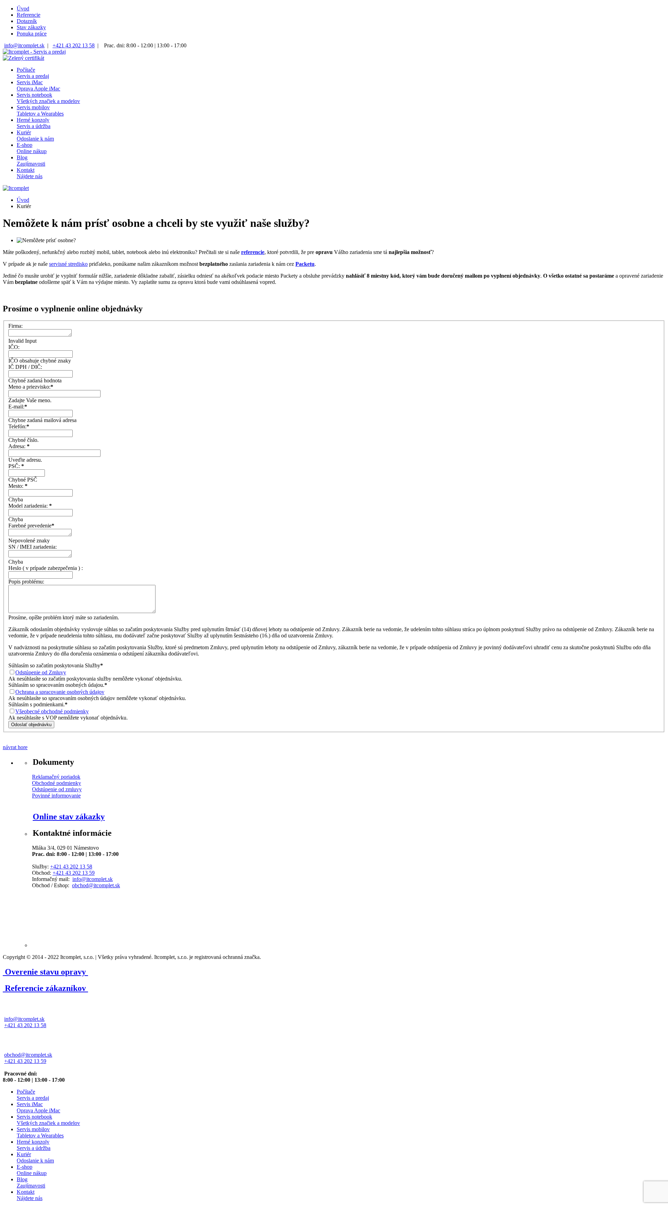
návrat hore (15, 747)
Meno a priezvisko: (30, 387)
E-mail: (17, 407)
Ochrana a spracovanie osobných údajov (59, 692)
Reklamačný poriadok (56, 777)
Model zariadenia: (30, 506)
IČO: (13, 347)
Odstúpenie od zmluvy (57, 789)
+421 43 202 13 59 (74, 873)
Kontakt (29, 173)
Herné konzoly (33, 123)
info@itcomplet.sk (24, 45)
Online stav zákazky (69, 816)
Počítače (33, 73)
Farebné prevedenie (31, 526)
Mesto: (17, 486)
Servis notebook (48, 98)
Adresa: (19, 446)
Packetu (305, 264)
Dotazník (27, 21)
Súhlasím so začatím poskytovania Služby (55, 665)
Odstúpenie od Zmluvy (40, 672)
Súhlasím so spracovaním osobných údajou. (57, 685)
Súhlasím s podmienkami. (37, 704)
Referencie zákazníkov (45, 988)
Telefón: (18, 426)
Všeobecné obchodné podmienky (52, 711)
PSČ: (16, 466)
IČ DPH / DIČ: (25, 367)
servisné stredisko (68, 264)
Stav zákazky (31, 27)
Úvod (23, 8)
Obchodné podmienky (56, 783)
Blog (31, 160)
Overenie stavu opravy (45, 971)
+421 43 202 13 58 (74, 45)
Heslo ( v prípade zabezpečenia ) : (45, 568)
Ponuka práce (32, 34)
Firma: (15, 326)
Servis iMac (38, 85)
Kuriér (35, 135)
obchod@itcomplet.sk (96, 885)
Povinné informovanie (56, 796)
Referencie (28, 15)
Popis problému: (26, 582)
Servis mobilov (40, 110)
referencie (252, 252)
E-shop (32, 148)
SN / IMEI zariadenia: (32, 547)
